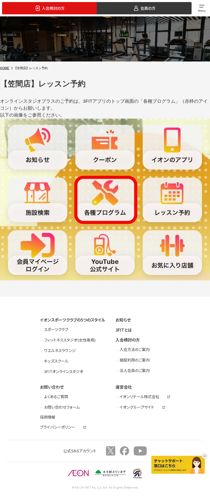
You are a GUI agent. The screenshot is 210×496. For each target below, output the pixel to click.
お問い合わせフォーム (62, 407)
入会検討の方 (128, 340)
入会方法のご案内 (135, 349)
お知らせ (123, 320)
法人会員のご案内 (135, 370)
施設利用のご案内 (135, 360)
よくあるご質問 (56, 396)
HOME (4, 68)
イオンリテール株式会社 (139, 396)
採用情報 (47, 417)
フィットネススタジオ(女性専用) (70, 340)
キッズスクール (56, 361)
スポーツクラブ (56, 329)
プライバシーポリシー (57, 427)
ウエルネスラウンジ (60, 350)
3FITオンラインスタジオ (63, 371)
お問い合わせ (52, 387)
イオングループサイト (137, 407)
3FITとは (124, 330)
